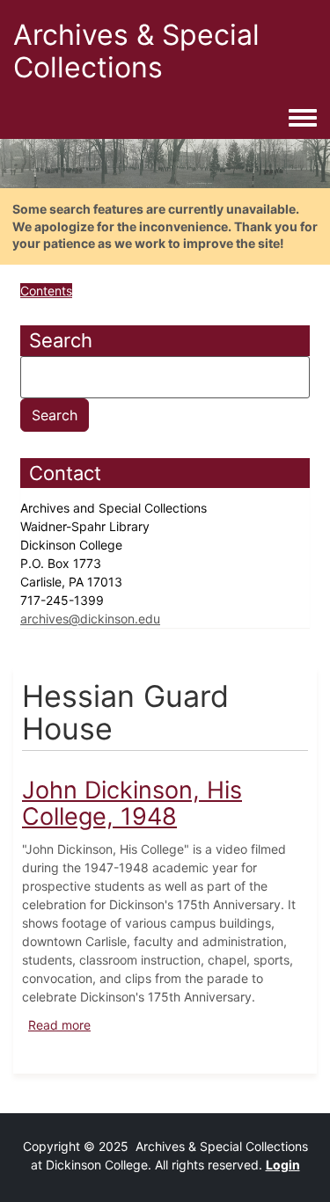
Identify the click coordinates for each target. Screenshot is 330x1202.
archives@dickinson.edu (90, 618)
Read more (59, 1024)
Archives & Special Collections (136, 51)
